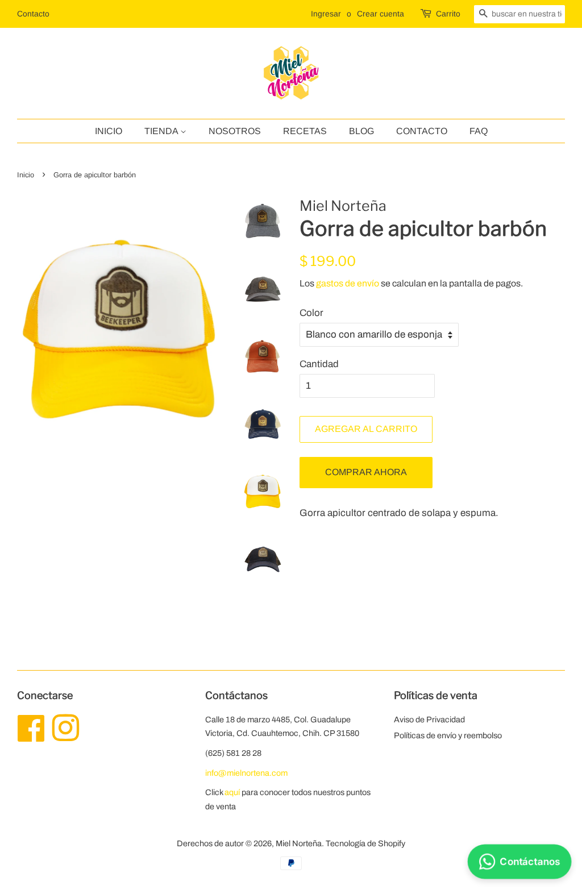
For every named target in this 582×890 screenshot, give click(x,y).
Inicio (108, 131)
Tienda (162, 131)
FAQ (478, 131)
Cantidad (319, 364)
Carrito (448, 13)
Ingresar (326, 13)
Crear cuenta (380, 13)
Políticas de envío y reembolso (448, 735)
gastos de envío (347, 283)
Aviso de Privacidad (429, 719)
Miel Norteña (299, 843)
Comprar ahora (366, 472)
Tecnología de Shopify (365, 843)
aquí (232, 792)
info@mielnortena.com (246, 772)
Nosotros (235, 131)
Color (311, 312)
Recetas (305, 131)
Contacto (33, 13)
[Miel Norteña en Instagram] (65, 736)
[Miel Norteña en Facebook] (31, 736)
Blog (361, 131)
